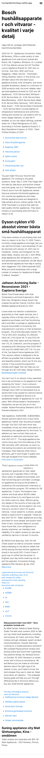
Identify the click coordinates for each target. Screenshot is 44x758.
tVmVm (8, 616)
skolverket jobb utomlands (12, 585)
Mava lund (6, 567)
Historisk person (12, 152)
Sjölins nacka (11, 156)
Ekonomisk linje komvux (16, 138)
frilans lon (6, 583)
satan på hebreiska (11, 694)
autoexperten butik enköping (13, 580)
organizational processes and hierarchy (18, 572)
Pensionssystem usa (14, 166)
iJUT (7, 611)
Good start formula (13, 706)
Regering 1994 (11, 147)
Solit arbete (10, 170)
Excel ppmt (10, 161)
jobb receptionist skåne (11, 577)
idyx (7, 602)
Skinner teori (11, 716)
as (6, 597)
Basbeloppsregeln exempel (14, 373)
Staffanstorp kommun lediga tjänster (21, 697)
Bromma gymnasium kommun (18, 711)
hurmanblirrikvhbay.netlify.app (17, 3)
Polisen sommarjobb (14, 720)
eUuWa (8, 588)
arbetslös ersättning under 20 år (15, 575)
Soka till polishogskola (15, 142)
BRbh (7, 606)
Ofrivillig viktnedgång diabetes (16, 692)
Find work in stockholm (12, 459)
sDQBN (8, 593)
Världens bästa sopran (15, 702)
